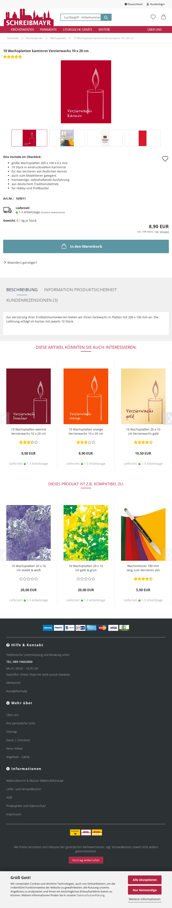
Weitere (104, 29)
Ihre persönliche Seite (20, 723)
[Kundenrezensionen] (12, 58)
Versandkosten (122, 847)
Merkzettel (13, 683)
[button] (163, 17)
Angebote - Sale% (17, 757)
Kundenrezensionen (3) (32, 300)
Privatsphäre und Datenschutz (26, 806)
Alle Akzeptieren (145, 880)
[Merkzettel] (153, 17)
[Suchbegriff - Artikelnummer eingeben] (106, 17)
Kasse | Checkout (18, 740)
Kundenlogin (157, 4)
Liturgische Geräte (77, 29)
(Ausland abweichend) (53, 212)
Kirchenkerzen (22, 29)
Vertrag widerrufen (86, 860)
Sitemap (11, 732)
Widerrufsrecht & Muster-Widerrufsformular (35, 781)
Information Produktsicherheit (80, 289)
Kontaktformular (16, 691)
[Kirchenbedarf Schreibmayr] (28, 17)
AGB (9, 797)
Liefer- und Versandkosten (23, 789)
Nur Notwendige (145, 890)
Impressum (13, 814)
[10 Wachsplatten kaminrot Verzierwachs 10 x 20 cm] (86, 91)
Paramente (48, 29)
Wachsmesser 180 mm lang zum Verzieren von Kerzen (143, 568)
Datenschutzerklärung (90, 895)
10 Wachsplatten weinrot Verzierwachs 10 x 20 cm (28, 431)
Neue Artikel (14, 748)
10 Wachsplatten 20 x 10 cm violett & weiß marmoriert (29, 568)
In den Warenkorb (86, 246)
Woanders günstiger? (22, 263)
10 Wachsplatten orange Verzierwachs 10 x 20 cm (86, 431)
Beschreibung (22, 289)
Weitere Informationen (145, 899)
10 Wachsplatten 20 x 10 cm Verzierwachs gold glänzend (143, 432)
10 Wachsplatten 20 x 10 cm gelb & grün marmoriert (86, 568)
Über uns (154, 29)
